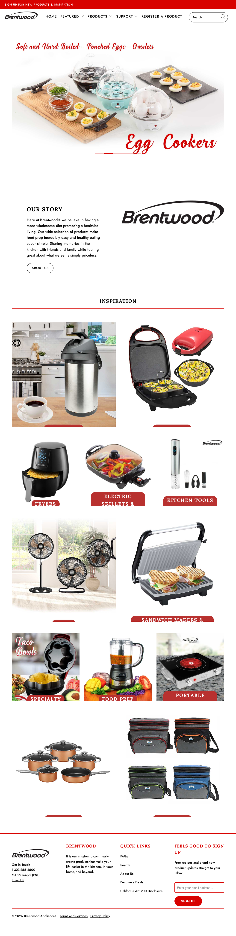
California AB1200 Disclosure (141, 891)
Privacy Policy (100, 916)
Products (98, 16)
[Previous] (17, 95)
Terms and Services (74, 916)
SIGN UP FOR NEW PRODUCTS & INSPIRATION (39, 5)
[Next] (219, 95)
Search (125, 865)
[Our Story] (172, 212)
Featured (70, 16)
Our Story (45, 209)
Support (125, 16)
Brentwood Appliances (40, 916)
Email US (18, 880)
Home (51, 16)
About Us (40, 268)
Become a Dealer (132, 882)
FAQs (124, 856)
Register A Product (162, 16)
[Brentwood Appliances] (21, 15)
